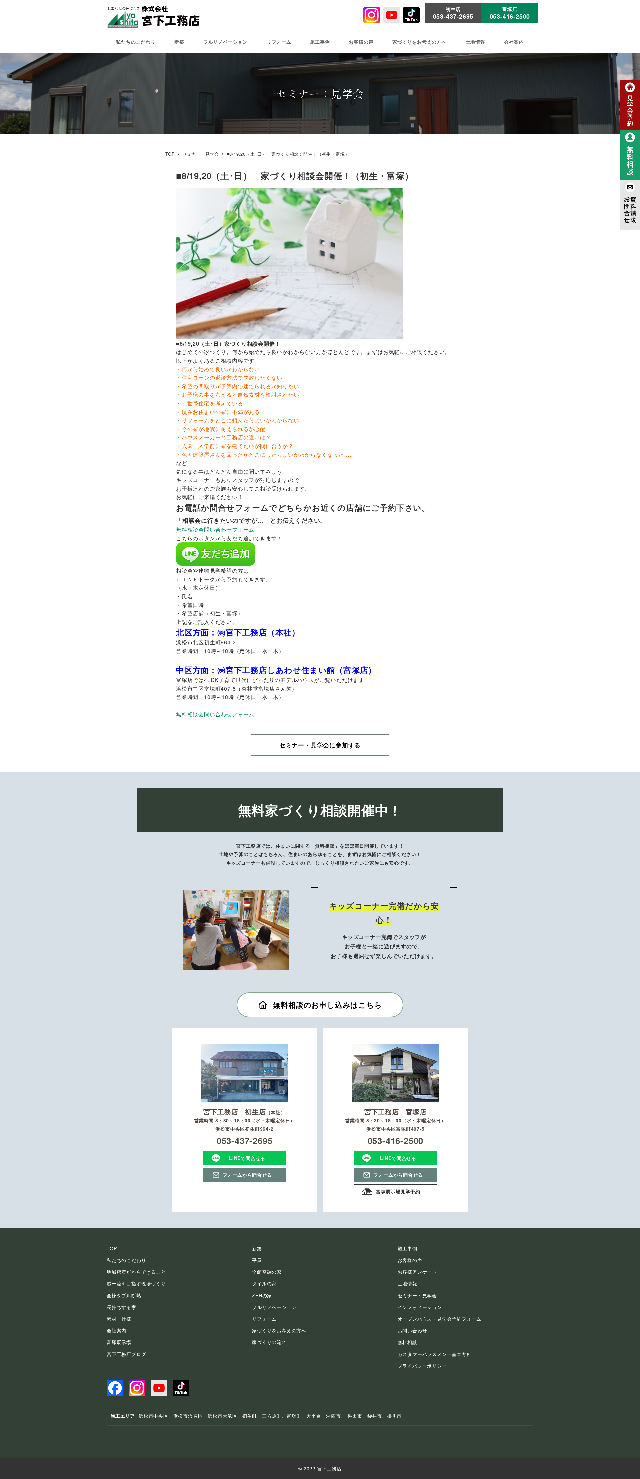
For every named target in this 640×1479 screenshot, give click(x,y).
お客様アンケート (417, 1271)
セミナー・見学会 (417, 1295)
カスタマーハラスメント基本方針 (435, 1354)
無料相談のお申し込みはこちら (327, 1004)
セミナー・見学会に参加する (320, 745)
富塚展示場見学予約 (398, 1191)
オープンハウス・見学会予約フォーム (440, 1318)
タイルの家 (264, 1283)
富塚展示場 (119, 1342)
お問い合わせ (412, 1330)
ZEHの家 (262, 1295)
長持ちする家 (121, 1307)
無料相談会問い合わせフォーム (215, 529)
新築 (257, 1248)
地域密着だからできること (136, 1271)
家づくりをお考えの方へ (279, 1330)
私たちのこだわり (126, 1260)
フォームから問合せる (247, 1174)
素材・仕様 (119, 1318)
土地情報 (407, 1283)
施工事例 (407, 1248)
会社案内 (116, 1330)
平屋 (257, 1260)
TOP (112, 1248)
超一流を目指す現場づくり (136, 1283)
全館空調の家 (267, 1271)
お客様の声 (410, 1260)
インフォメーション (420, 1307)
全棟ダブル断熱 (124, 1295)
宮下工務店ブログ (126, 1354)
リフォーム (264, 1318)
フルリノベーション (274, 1307)
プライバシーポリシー (422, 1365)
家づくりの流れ (269, 1342)
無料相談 (407, 1342)
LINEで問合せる (247, 1158)
